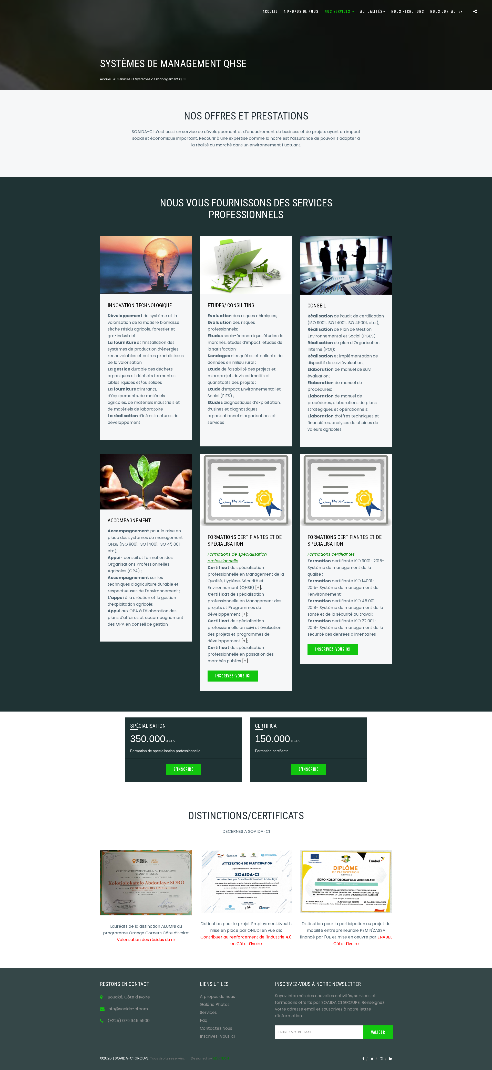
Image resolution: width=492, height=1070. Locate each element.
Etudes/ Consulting (231, 305)
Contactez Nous (216, 1028)
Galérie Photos (215, 1004)
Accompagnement (129, 520)
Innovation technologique (140, 305)
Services (208, 1012)
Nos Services (338, 11)
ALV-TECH (221, 1058)
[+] (258, 588)
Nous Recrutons (407, 11)
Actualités (371, 11)
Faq (203, 1020)
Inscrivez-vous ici (233, 675)
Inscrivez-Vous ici (217, 1036)
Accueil (270, 11)
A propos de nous (301, 11)
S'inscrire (183, 769)
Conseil (317, 306)
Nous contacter (446, 11)
